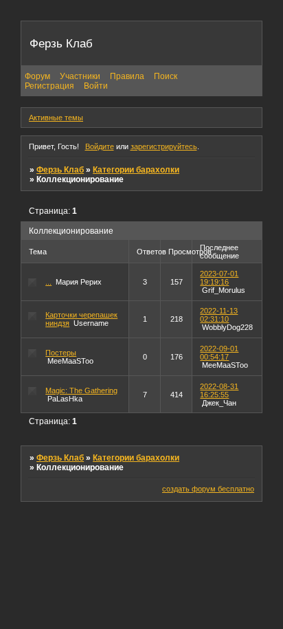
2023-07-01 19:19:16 (219, 277)
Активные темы (56, 117)
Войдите (99, 146)
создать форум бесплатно (208, 489)
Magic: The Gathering (81, 390)
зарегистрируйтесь (164, 146)
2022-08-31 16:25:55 (219, 390)
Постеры (60, 353)
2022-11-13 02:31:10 (219, 315)
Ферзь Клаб (60, 170)
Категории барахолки (136, 170)
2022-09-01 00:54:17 (219, 352)
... (48, 282)
